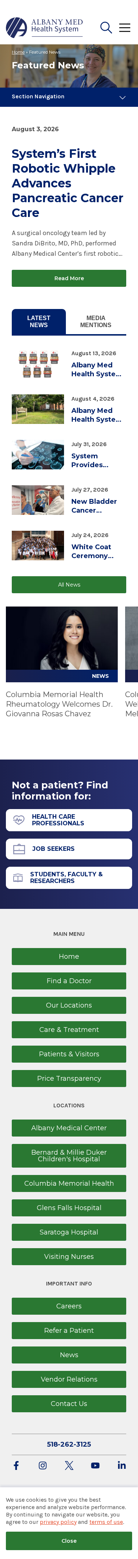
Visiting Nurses (69, 1257)
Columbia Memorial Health (69, 1183)
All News (69, 584)
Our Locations (69, 1005)
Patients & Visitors (69, 1054)
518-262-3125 (69, 1444)
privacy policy (58, 1521)
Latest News (38, 321)
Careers (69, 1306)
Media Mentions (96, 321)
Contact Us (69, 1404)
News (69, 1355)
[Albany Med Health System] (44, 28)
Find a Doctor (69, 981)
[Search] (106, 27)
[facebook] (16, 1466)
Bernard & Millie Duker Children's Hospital (69, 1155)
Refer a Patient (69, 1331)
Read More (69, 278)
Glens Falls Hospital (69, 1208)
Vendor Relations (69, 1379)
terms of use (106, 1521)
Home (18, 52)
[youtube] (95, 1466)
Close (69, 1541)
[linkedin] (121, 1466)
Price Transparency (69, 1078)
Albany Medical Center (69, 1128)
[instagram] (42, 1466)
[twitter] (69, 1466)
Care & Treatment (69, 1030)
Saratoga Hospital (69, 1232)
